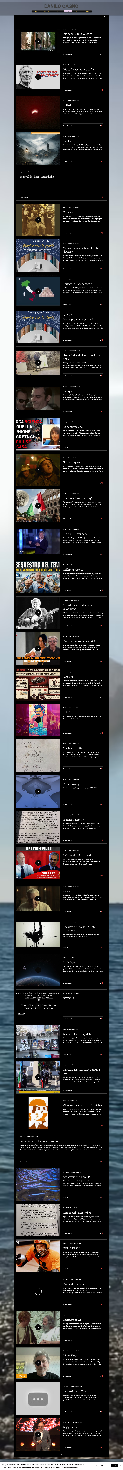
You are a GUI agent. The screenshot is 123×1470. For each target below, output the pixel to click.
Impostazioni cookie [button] (92, 1466)
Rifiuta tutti (104, 1466)
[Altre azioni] (103, 29)
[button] (46, 11)
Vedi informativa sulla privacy (70, 1468)
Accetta (114, 1466)
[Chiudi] (121, 1465)
